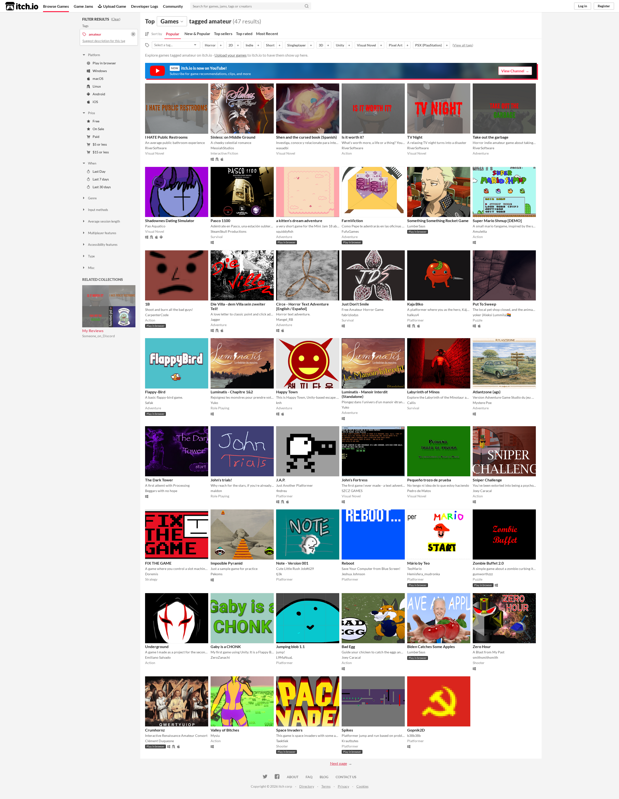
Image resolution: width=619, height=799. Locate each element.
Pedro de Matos (419, 491)
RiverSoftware (156, 148)
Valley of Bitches (225, 730)
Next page (338, 763)
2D (230, 45)
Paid (96, 136)
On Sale (98, 129)
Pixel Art (395, 45)
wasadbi (282, 148)
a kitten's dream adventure (299, 220)
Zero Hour (482, 646)
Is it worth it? (353, 137)
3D (321, 45)
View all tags (462, 45)
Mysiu (215, 735)
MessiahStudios (222, 148)
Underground (157, 646)
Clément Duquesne (159, 741)
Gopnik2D (416, 730)
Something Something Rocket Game (438, 220)
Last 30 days (102, 187)
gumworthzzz (483, 574)
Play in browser (104, 63)
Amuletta (480, 231)
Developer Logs (144, 6)
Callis (411, 403)
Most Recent (267, 33)
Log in (582, 6)
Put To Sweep (484, 304)
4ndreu (281, 491)
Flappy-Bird (155, 391)
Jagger (215, 319)
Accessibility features (103, 244)
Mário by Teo (418, 563)
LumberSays (416, 226)
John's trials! (221, 480)
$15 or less (101, 152)
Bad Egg (348, 646)
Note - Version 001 (292, 563)
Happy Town (287, 391)
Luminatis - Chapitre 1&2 (232, 391)
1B (147, 304)
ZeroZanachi (220, 657)
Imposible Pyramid (227, 563)
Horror (210, 45)
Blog (324, 777)
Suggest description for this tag (103, 41)
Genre (92, 198)
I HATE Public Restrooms (166, 137)
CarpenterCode (157, 315)
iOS (95, 102)
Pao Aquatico (155, 226)
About (292, 777)
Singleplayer (296, 45)
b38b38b (414, 735)
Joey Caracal (482, 491)
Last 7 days (101, 179)
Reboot (348, 563)
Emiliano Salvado (158, 657)
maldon (216, 491)
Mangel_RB (284, 319)
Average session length (104, 221)
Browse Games (56, 6)
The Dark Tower (159, 480)
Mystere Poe (482, 403)
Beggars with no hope (161, 491)
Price (91, 113)
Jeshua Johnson (353, 574)
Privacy (343, 786)
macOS (98, 78)
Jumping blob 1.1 (290, 646)
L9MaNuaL (284, 657)
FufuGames (350, 231)
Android (99, 94)
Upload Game (114, 6)
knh (279, 403)
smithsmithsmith (485, 657)
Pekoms (216, 574)
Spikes (347, 730)
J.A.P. (280, 480)
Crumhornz (155, 730)
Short (270, 45)
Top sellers (223, 33)
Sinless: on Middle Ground (233, 137)
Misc (91, 268)
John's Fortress (355, 480)
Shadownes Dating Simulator (169, 220)
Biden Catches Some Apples (431, 646)
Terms (326, 786)
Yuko (214, 403)
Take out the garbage (490, 137)
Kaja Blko (415, 304)
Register (604, 6)
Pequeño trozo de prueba (429, 480)
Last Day (99, 171)
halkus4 (413, 315)
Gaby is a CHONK (226, 646)
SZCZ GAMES (352, 491)
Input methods (98, 210)
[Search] (306, 6)
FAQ (309, 777)
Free (96, 121)
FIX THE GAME (158, 563)
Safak (149, 403)
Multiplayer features (102, 233)
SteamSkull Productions (228, 231)
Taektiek (282, 741)
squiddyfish (284, 231)
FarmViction (352, 220)
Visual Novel (366, 45)
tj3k (279, 574)
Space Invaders (289, 730)
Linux (97, 86)
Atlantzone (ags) (487, 391)
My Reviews (92, 330)
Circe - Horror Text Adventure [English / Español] (302, 306)
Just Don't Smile (355, 304)
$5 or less (100, 144)
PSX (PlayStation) (428, 45)
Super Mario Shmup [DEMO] (497, 220)
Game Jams (83, 6)
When (92, 163)
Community (173, 6)
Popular (172, 33)
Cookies (362, 786)
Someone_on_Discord (98, 336)
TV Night (414, 137)
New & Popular (197, 33)
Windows (100, 71)
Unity (340, 45)
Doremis (151, 574)
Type (91, 256)
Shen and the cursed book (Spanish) (306, 137)
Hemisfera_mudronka (423, 574)
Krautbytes (350, 741)
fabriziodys (350, 315)
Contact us (346, 777)
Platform (94, 55)
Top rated (244, 33)
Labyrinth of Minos (423, 391)
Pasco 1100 (220, 220)
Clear (115, 19)
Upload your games (230, 55)
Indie (249, 45)
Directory (306, 786)
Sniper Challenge (487, 480)
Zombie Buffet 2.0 (488, 563)
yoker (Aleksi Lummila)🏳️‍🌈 (492, 315)
